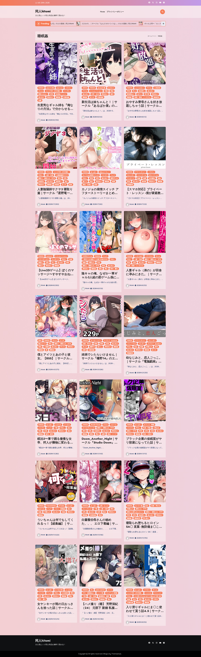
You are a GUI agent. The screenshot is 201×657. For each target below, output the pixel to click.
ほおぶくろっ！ (105, 172)
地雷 (144, 178)
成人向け (41, 97)
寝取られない (42, 94)
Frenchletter (51, 506)
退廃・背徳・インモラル (142, 97)
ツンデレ (67, 91)
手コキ (62, 347)
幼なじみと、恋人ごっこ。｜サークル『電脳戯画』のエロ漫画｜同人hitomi (144, 361)
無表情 (144, 181)
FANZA (41, 88)
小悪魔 (46, 347)
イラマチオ (149, 256)
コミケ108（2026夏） (53, 91)
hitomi (43, 120)
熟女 (104, 512)
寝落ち (40, 262)
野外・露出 (114, 269)
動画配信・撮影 (104, 596)
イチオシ (68, 88)
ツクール (114, 425)
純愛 (113, 181)
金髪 (39, 100)
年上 (134, 91)
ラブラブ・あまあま (110, 340)
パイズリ (105, 175)
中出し (40, 175)
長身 (100, 515)
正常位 (155, 599)
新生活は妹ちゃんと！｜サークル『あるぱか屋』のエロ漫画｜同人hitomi (100, 106)
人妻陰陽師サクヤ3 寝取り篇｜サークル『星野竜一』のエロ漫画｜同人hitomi (55, 193)
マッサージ (130, 178)
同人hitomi (43, 11)
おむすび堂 (50, 88)
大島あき (156, 428)
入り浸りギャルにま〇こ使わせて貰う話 (147, 596)
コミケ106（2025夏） (134, 593)
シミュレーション (96, 91)
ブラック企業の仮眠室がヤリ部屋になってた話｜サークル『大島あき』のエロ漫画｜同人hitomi (144, 444)
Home (102, 11)
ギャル (40, 91)
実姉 (95, 344)
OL (92, 590)
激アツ (85, 181)
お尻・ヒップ (104, 506)
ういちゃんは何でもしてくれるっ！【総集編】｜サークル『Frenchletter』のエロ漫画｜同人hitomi (55, 525)
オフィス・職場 (149, 425)
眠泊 (69, 431)
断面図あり (130, 94)
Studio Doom (95, 425)
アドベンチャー (140, 172)
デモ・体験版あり (88, 593)
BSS (39, 340)
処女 (135, 347)
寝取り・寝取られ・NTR (46, 178)
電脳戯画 (130, 185)
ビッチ (62, 340)
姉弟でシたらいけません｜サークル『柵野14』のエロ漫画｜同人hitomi (100, 358)
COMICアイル (87, 256)
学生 (98, 262)
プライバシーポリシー (115, 11)
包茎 (70, 259)
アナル (85, 91)
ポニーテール (153, 175)
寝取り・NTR (131, 431)
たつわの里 (59, 590)
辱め (106, 269)
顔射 (70, 185)
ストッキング (87, 509)
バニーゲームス (43, 259)
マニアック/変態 (111, 593)
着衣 (112, 94)
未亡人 (139, 94)
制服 (138, 178)
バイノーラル (131, 344)
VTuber (61, 506)
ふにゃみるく (139, 88)
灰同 (98, 512)
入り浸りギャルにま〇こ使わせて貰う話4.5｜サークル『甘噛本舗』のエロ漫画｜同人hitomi (144, 613)
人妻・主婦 (49, 175)
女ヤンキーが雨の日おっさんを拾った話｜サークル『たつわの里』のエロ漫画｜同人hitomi (55, 609)
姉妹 (159, 178)
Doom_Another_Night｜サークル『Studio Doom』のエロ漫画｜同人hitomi (100, 442)
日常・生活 (95, 94)
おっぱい (94, 172)
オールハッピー (96, 340)
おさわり (111, 88)
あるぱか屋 (101, 88)
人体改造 (157, 88)
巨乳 (51, 94)
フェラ (113, 175)
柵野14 (92, 347)
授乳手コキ (114, 178)
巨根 (152, 431)
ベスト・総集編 (60, 509)
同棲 (106, 91)
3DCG (85, 88)
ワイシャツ (157, 593)
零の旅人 (146, 518)
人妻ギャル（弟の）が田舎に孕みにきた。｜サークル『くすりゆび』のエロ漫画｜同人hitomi (144, 276)
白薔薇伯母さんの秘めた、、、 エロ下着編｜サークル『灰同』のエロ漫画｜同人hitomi (100, 525)
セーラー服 (138, 506)
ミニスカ (148, 593)
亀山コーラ (42, 344)
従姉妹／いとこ (61, 94)
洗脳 (63, 512)
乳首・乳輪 (147, 428)
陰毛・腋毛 (49, 434)
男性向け (50, 97)
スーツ (110, 590)
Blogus (106, 654)
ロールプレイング (88, 428)
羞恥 (100, 269)
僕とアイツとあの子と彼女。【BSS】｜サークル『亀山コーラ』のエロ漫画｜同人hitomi (55, 360)
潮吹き (40, 266)
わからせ (60, 88)
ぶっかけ (67, 425)
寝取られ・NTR (141, 509)
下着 (56, 428)
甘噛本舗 (130, 602)
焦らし (100, 347)
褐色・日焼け (87, 185)
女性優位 (152, 178)
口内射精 (65, 593)
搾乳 (67, 262)
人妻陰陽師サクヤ (62, 175)
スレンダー (130, 175)
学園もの (91, 262)
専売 (128, 91)
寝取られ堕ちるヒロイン (135, 512)
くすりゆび (138, 256)
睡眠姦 (58, 97)
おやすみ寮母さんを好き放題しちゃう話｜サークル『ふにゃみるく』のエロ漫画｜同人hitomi (144, 107)
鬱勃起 (52, 350)
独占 (66, 181)
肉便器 (57, 185)
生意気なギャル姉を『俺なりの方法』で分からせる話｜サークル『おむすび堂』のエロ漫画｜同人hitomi (55, 111)
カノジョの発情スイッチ (91, 175)
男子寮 (147, 94)
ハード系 (100, 593)
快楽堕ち (142, 91)
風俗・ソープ (112, 434)
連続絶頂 (156, 97)
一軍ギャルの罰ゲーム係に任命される (95, 259)
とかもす (58, 425)
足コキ (92, 97)
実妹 (112, 91)
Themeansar (116, 654)
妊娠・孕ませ (87, 344)
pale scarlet (100, 590)
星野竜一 (59, 181)
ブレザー (142, 344)
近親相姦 (66, 97)
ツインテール (141, 175)
